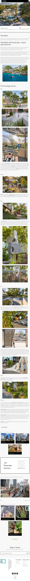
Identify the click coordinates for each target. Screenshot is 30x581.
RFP (9, 565)
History (9, 559)
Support (9, 563)
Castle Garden (15, 575)
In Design (10, 560)
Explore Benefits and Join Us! (21, 468)
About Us (10, 561)
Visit (9, 556)
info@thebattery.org (25, 562)
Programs (10, 557)
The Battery (15, 572)
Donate (9, 564)
